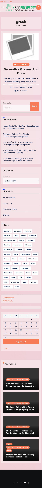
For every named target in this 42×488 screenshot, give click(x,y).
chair (16, 236)
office (25, 263)
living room (32, 259)
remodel (15, 268)
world (17, 287)
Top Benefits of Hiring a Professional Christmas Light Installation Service (18, 159)
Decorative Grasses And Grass (21, 71)
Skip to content (6, 1)
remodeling (25, 268)
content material (9, 240)
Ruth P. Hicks (14, 87)
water (25, 282)
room (35, 273)
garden (28, 250)
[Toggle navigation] (3, 7)
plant (33, 263)
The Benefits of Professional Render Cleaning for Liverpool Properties (18, 143)
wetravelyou (8, 301)
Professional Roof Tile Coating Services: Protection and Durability (19, 151)
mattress (7, 263)
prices (6, 268)
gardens (7, 254)
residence (19, 273)
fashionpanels (8, 298)
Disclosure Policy (10, 209)
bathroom (17, 231)
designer (31, 240)
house (6, 259)
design (21, 240)
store (13, 277)
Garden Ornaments (21, 64)
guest (16, 254)
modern (16, 263)
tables (28, 277)
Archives (6, 176)
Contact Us (7, 203)
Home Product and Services (18, 380)
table (21, 277)
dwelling (7, 245)
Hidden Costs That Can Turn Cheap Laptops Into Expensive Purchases (21, 127)
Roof (9, 451)
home (35, 254)
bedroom (28, 231)
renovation (8, 273)
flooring (28, 245)
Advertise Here (9, 198)
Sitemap (6, 215)
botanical (7, 236)
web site (33, 282)
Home (9, 444)
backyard (7, 231)
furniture (19, 250)
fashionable (18, 245)
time (5, 282)
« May (5, 349)
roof (28, 273)
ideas (14, 259)
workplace (7, 287)
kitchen (22, 259)
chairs (23, 236)
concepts (32, 236)
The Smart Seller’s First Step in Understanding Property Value (16, 135)
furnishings (8, 250)
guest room (26, 254)
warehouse (15, 282)
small (6, 277)
